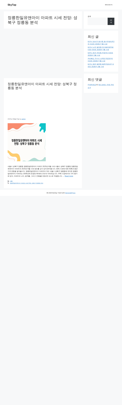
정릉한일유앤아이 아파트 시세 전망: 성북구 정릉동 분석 (26, 183)
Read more (69, 176)
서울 (11, 181)
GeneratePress (70, 193)
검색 (89, 16)
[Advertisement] (43, 54)
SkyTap (12, 4)
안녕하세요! (92, 85)
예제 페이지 (108, 5)
